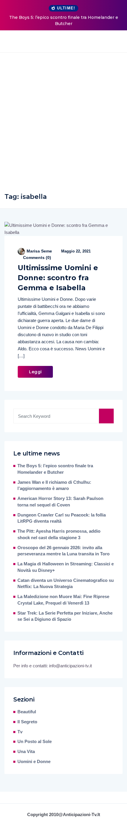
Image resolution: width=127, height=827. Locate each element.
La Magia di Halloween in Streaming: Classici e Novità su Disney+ (65, 567)
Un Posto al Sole (34, 741)
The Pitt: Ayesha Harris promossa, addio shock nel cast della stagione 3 (58, 534)
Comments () (36, 257)
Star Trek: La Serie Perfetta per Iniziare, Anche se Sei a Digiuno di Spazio (65, 616)
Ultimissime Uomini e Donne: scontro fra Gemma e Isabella (58, 277)
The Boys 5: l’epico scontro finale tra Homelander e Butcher (63, 20)
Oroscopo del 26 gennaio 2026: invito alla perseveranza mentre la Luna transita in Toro (63, 551)
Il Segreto (27, 721)
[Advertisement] (63, 119)
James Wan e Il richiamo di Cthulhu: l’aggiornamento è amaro (54, 485)
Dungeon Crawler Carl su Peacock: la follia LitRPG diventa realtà (61, 518)
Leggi (35, 371)
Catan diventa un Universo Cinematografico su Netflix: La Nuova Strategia (65, 583)
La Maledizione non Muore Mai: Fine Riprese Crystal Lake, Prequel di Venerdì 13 (63, 599)
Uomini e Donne (34, 761)
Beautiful (26, 711)
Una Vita (26, 751)
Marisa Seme (39, 251)
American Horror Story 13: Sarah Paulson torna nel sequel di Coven (60, 501)
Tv (19, 731)
